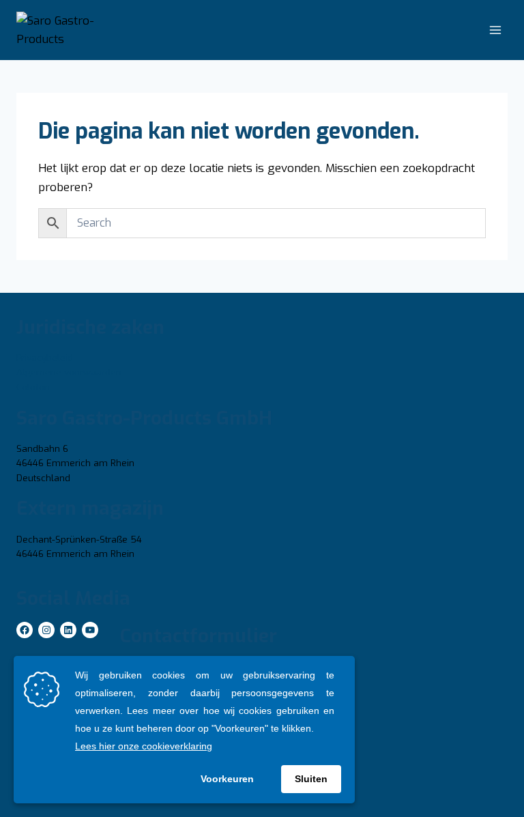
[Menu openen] (495, 30)
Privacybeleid (44, 358)
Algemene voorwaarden (68, 372)
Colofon (33, 387)
